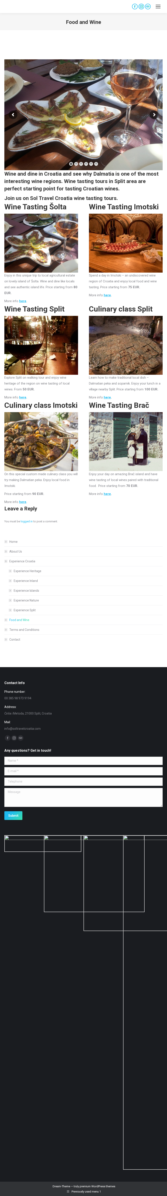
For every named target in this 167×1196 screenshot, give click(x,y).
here (22, 301)
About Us (15, 551)
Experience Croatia (22, 561)
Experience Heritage (27, 571)
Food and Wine (19, 620)
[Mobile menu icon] (158, 6)
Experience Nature (26, 600)
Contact (14, 639)
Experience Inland (26, 581)
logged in (27, 521)
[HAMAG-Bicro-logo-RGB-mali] (42, 843)
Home (13, 541)
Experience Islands (26, 590)
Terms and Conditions (24, 629)
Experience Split (25, 610)
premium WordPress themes (97, 1186)
